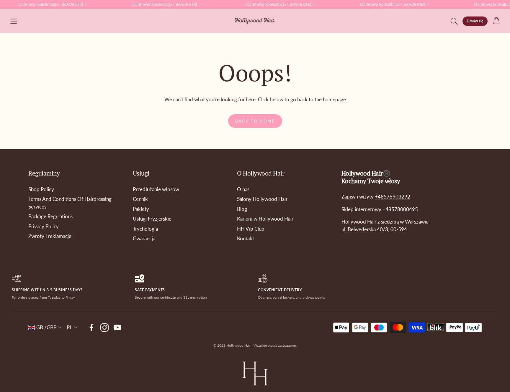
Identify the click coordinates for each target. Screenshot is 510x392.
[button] (13, 21)
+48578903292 (392, 196)
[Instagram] (104, 327)
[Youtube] (117, 327)
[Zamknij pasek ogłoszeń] (504, 4)
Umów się (475, 21)
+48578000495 (400, 209)
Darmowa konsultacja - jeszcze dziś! (50, 4)
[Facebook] (91, 327)
